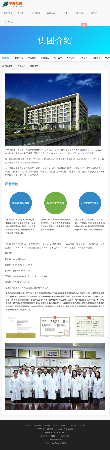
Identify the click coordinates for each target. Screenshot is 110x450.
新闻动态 (51, 13)
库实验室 (32, 57)
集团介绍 (6, 57)
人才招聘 (71, 57)
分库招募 (83, 57)
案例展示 (80, 13)
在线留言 (96, 57)
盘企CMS (55, 443)
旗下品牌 (58, 57)
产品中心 (66, 13)
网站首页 (8, 13)
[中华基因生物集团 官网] (12, 4)
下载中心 (93, 13)
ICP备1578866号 (55, 439)
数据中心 (19, 57)
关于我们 (21, 13)
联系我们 (9, 21)
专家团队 (45, 57)
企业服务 (36, 13)
